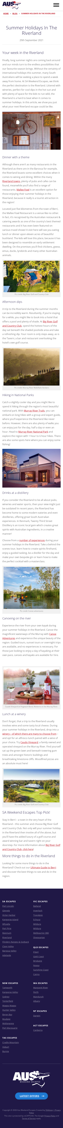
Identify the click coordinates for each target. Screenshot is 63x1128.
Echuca (36, 919)
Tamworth (7, 987)
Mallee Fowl (23, 189)
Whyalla (6, 924)
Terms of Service (29, 1118)
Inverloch (37, 910)
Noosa (36, 965)
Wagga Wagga (9, 1005)
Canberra (37, 1030)
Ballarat (37, 906)
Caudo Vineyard (29, 742)
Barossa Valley (9, 950)
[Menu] (56, 5)
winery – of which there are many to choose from (29, 733)
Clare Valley (8, 946)
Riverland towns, (11, 181)
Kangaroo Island (10, 919)
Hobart (5, 1047)
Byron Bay (7, 1014)
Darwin (36, 1015)
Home (6, 13)
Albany (36, 1001)
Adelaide (6, 955)
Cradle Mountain (10, 1042)
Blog (14, 13)
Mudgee (6, 1019)
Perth (36, 992)
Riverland (7, 937)
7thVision (49, 1110)
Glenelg (6, 910)
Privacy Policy (49, 1116)
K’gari (36, 952)
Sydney (5, 996)
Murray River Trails (34, 410)
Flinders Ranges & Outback (15, 941)
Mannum (6, 933)
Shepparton (39, 937)
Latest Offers (29, 1096)
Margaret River (40, 987)
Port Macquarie (9, 1028)
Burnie (5, 1051)
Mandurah (38, 996)
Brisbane (37, 960)
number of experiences (32, 540)
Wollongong (8, 1023)
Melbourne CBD (41, 933)
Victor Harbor (8, 915)
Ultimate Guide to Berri (43, 867)
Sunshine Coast (40, 969)
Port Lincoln (8, 906)
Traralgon (38, 915)
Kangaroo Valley (10, 992)
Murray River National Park (33, 431)
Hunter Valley (9, 1010)
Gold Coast (38, 956)
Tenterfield (7, 1001)
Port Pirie (6, 928)
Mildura (37, 924)
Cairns (36, 974)
